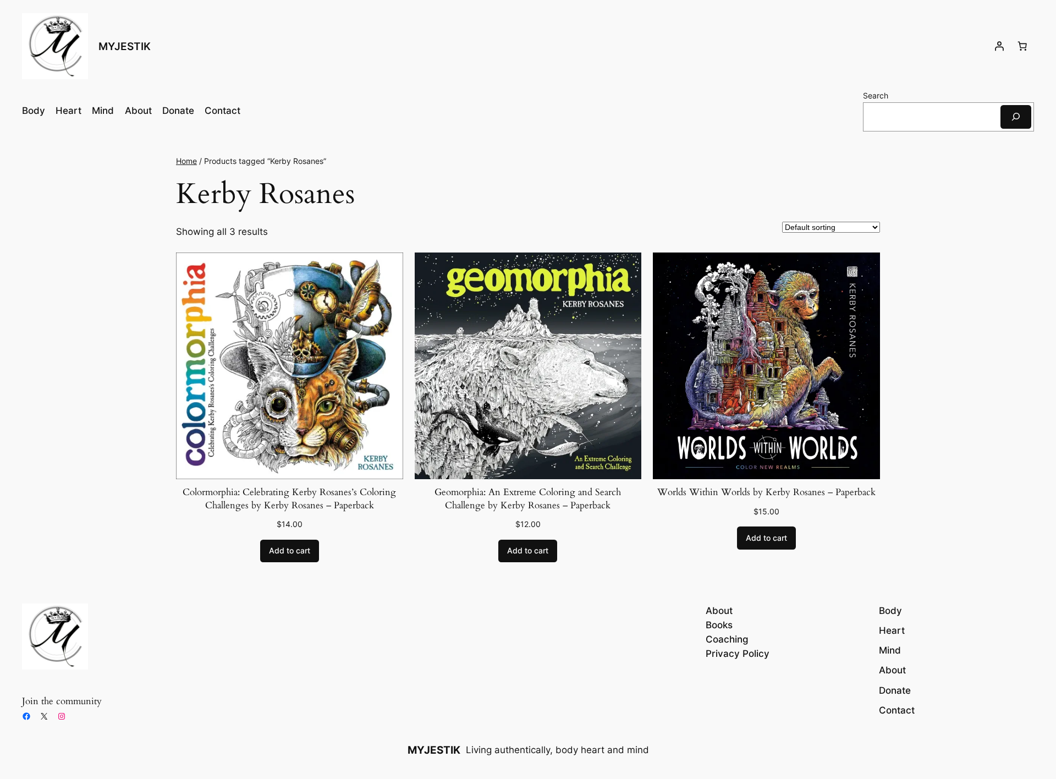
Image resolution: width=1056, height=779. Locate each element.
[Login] (999, 46)
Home (186, 161)
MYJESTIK (124, 46)
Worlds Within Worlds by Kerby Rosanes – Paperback (766, 492)
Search (875, 95)
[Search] (1015, 117)
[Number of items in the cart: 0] (1022, 46)
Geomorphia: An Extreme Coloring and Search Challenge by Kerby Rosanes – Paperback (528, 499)
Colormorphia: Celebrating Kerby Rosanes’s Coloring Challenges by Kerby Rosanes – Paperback (289, 499)
